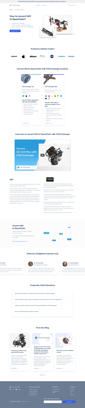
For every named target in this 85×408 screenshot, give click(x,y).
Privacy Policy (24, 401)
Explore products (15, 31)
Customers (72, 389)
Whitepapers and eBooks (55, 392)
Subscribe (69, 402)
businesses (30, 27)
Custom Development (33, 391)
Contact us (72, 394)
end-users (22, 23)
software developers (26, 25)
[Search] (64, 5)
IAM (11, 179)
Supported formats (56, 389)
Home (11, 10)
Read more (42, 375)
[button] (42, 293)
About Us (72, 391)
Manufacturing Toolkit (33, 389)
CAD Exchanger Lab (33, 394)
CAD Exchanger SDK (33, 393)
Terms (29, 401)
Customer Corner (71, 5)
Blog (71, 393)
